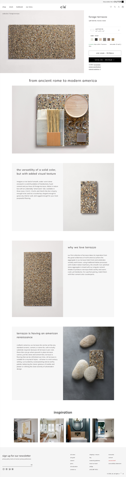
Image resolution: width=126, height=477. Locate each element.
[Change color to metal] (104, 39)
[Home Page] (63, 6)
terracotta (111, 454)
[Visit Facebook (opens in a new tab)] (9, 469)
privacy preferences (25, 459)
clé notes (72, 454)
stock (11, 7)
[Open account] (118, 7)
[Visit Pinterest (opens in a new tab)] (6, 469)
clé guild (72, 457)
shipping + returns (94, 454)
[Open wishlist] (110, 7)
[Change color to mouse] (108, 39)
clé (112, 473)
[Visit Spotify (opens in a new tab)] (12, 469)
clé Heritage (97, 64)
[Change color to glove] (112, 39)
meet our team (93, 463)
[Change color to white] (92, 39)
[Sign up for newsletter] (17, 465)
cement (111, 457)
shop (4, 7)
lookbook (19, 7)
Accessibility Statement (115, 463)
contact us (73, 469)
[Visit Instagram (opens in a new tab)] (3, 469)
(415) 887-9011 (93, 469)
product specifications (95, 67)
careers (72, 460)
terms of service (15, 459)
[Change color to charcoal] (96, 39)
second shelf (112, 460)
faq (90, 457)
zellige (91, 466)
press (71, 463)
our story (29, 7)
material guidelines (94, 69)
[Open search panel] (115, 7)
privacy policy (6, 459)
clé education (74, 466)
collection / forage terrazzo (10, 14)
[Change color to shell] (100, 39)
